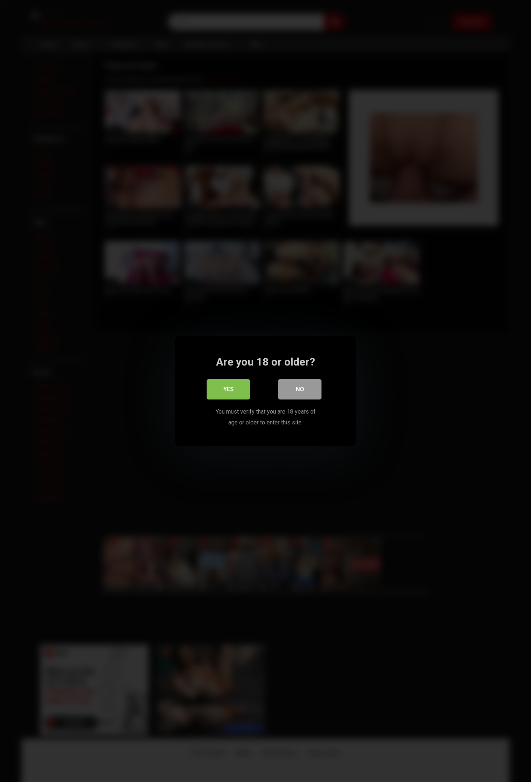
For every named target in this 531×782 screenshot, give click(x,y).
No (300, 389)
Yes (228, 389)
